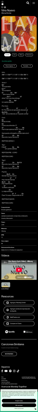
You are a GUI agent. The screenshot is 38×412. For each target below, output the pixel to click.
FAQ (2, 377)
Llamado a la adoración (7, 216)
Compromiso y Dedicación (21, 216)
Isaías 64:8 (19, 250)
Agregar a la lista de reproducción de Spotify (20, 310)
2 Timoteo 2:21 (12, 250)
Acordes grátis (7, 61)
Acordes (7, 54)
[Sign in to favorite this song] (2, 7)
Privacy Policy (4, 380)
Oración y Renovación (7, 218)
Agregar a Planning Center (18, 302)
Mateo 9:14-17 (4, 250)
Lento (2, 224)
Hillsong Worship (6, 13)
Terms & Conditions (5, 382)
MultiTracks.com (15, 317)
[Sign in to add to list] (5, 7)
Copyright (3, 378)
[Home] (2, 3)
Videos (21, 54)
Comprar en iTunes (15, 323)
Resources (29, 54)
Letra (14, 54)
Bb (2, 243)
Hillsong (3, 231)
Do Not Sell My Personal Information (9, 384)
